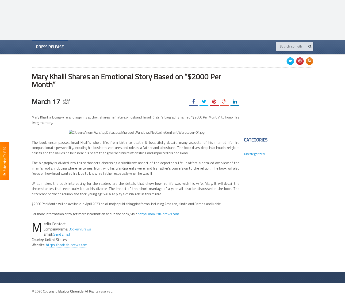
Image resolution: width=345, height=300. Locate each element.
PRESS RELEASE (50, 47)
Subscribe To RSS (4, 160)
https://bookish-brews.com (158, 214)
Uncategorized (254, 153)
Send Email (61, 234)
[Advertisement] (227, 22)
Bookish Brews (80, 229)
